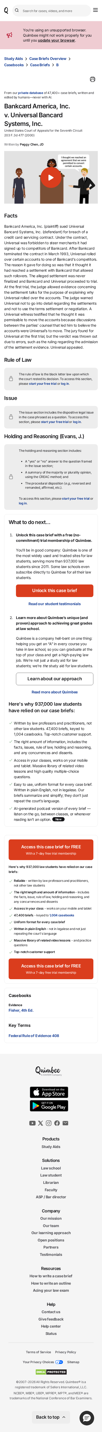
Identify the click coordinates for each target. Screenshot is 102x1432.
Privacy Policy (65, 1352)
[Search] (17, 10)
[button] (51, 177)
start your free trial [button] (42, 384)
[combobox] (51, 10)
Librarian (51, 1182)
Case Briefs (40, 65)
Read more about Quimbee (55, 692)
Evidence (15, 1005)
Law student (51, 1175)
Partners (50, 1247)
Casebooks (14, 65)
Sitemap (73, 1362)
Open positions (51, 1240)
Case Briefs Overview (47, 58)
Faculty (51, 1189)
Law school (51, 1168)
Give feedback (50, 1319)
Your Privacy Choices (38, 1362)
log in (65, 384)
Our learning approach (51, 1232)
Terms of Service (38, 1352)
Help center (51, 1326)
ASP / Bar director (51, 1197)
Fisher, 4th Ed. (21, 1010)
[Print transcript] (92, 79)
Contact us (51, 1312)
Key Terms (19, 1025)
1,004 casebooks (62, 915)
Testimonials (51, 1254)
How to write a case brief (51, 1276)
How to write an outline (51, 1283)
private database (30, 93)
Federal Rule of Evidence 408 (34, 1035)
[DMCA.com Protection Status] (51, 1372)
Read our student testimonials (55, 603)
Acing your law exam (51, 1290)
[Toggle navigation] (95, 10)
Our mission (51, 1218)
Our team (51, 1225)
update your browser (56, 40)
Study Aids (13, 58)
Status (51, 1333)
